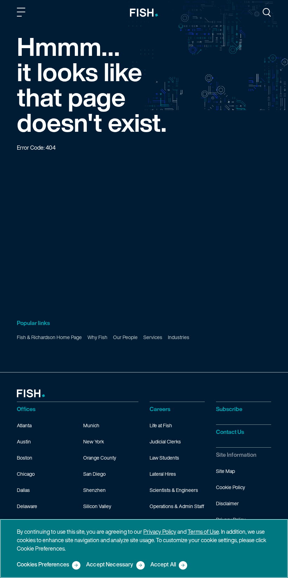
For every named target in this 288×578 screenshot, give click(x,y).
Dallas (23, 490)
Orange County (99, 457)
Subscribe (229, 409)
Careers (160, 409)
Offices (26, 409)
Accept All (163, 565)
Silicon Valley (97, 506)
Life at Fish (161, 425)
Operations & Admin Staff (177, 506)
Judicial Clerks (165, 441)
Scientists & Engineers (174, 490)
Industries (178, 337)
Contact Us (230, 432)
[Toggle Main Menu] (22, 13)
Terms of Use (203, 531)
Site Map (225, 471)
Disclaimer (227, 503)
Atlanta (24, 425)
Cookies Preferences (43, 565)
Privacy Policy (159, 531)
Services (152, 337)
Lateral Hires (163, 474)
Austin (24, 441)
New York (93, 441)
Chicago (26, 474)
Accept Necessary (109, 565)
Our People (125, 337)
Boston (24, 457)
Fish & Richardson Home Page (49, 337)
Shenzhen (94, 490)
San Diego (94, 474)
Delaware (27, 506)
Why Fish (97, 337)
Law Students (164, 457)
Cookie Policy (230, 487)
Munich (91, 425)
